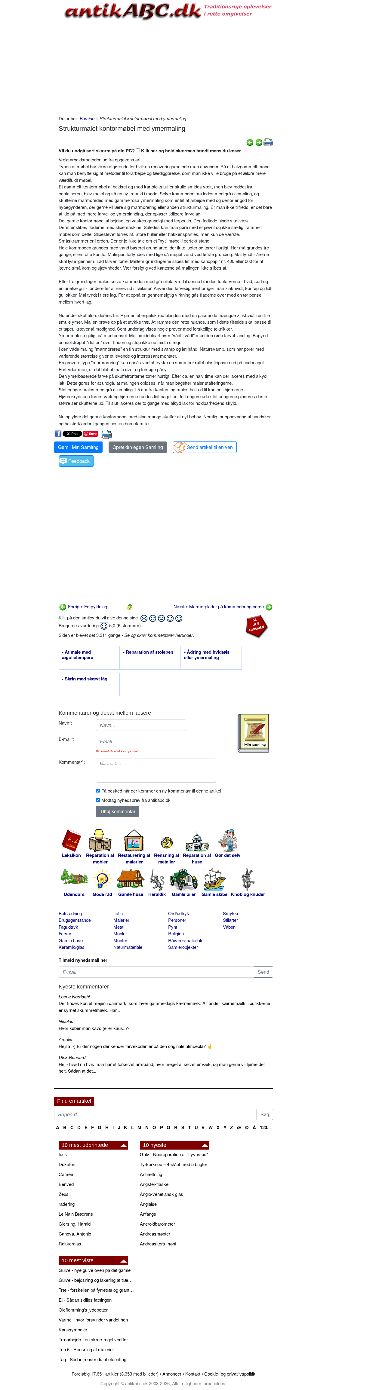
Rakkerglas (70, 1243)
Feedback (79, 460)
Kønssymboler (73, 1329)
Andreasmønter (155, 1233)
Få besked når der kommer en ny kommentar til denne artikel (161, 790)
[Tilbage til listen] (129, 606)
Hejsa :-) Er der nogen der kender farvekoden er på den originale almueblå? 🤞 (136, 1046)
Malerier (121, 920)
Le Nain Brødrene (76, 1214)
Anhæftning (151, 1174)
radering (67, 1204)
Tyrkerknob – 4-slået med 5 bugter (173, 1164)
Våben (229, 927)
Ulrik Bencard (72, 1057)
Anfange (148, 1214)
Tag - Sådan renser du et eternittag (92, 1359)
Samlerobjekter (183, 947)
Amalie (65, 1039)
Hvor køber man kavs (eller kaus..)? (94, 1028)
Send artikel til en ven (210, 447)
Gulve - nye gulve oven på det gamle (95, 1270)
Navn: (65, 722)
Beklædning (70, 913)
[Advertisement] (29, 91)
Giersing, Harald (75, 1223)
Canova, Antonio (75, 1233)
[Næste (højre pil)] (258, 142)
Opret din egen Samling (137, 447)
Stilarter (230, 920)
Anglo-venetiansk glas (161, 1194)
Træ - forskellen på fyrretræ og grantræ (96, 1290)
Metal (118, 927)
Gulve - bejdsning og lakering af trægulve (96, 1280)
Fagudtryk (68, 927)
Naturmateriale (127, 947)
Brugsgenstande (75, 920)
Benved (66, 1184)
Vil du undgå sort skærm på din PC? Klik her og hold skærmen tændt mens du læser (150, 150)
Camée (66, 1174)
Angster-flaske (154, 1184)
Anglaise (148, 1204)
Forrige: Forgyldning (87, 606)
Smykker (232, 913)
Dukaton (67, 1164)
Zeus (64, 1194)
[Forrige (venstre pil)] (249, 142)
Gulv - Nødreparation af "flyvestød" (174, 1154)
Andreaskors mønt (158, 1243)
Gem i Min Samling (78, 447)
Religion (176, 933)
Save (93, 433)
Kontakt (192, 1373)
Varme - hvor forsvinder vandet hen (93, 1319)
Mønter (120, 940)
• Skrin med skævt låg (84, 679)
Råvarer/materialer (186, 940)
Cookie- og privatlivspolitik (229, 1373)
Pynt (172, 927)
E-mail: (66, 739)
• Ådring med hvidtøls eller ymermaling (206, 655)
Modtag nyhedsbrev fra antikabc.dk (136, 800)
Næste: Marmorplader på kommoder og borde (219, 606)
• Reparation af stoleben (148, 652)
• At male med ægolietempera (77, 655)
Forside (87, 118)
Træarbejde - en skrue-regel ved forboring (96, 1339)
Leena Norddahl (74, 996)
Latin (118, 913)
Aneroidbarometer (157, 1223)
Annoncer (171, 1373)
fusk (63, 1154)
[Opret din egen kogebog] (253, 733)
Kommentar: (72, 762)
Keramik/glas (72, 947)
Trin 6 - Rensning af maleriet (86, 1349)
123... (265, 1127)
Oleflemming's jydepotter (83, 1309)
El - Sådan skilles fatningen (85, 1300)
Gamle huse (71, 940)
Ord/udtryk (178, 913)
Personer (177, 920)
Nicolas (66, 1021)
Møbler (120, 933)
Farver (65, 933)
